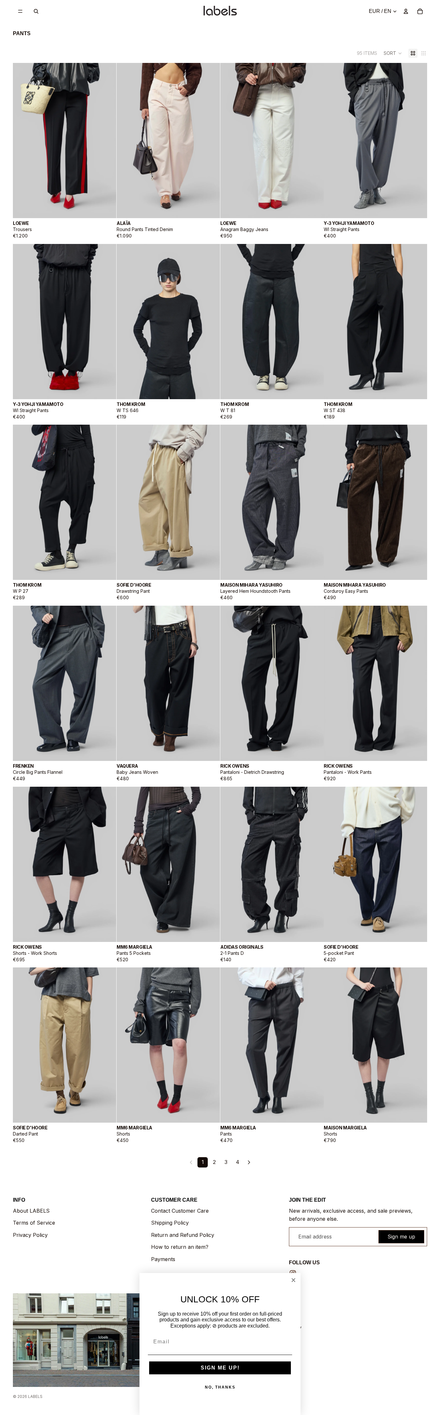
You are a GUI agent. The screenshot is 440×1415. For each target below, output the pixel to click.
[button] (393, 53)
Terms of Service (34, 1222)
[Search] (36, 11)
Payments (163, 1259)
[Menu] (20, 11)
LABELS (35, 1396)
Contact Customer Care (180, 1211)
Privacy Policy (30, 1235)
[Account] (406, 11)
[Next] (249, 1162)
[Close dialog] (293, 1280)
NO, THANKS (220, 1387)
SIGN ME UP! (220, 1367)
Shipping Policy (170, 1222)
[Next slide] (106, 140)
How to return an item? (179, 1247)
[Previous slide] (22, 140)
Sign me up (401, 1236)
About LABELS (31, 1211)
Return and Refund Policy (182, 1235)
